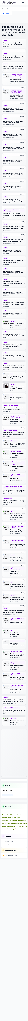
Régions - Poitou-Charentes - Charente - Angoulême (14, 210)
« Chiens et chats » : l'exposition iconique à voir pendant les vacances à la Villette (13, 409)
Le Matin (6, 504)
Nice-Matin (7, 436)
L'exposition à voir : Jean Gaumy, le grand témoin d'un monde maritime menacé (14, 57)
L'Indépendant (15, 83)
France (6, 697)
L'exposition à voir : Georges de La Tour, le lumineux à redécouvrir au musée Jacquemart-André (13, 148)
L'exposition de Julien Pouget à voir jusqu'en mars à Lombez (14, 711)
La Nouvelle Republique (17, 517)
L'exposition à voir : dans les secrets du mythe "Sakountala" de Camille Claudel (13, 335)
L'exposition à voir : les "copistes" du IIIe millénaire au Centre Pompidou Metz (13, 241)
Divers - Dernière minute (11, 430)
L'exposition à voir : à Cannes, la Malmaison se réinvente (13, 261)
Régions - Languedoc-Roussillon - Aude (17, 568)
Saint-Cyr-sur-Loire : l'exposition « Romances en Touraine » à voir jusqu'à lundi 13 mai (13, 701)
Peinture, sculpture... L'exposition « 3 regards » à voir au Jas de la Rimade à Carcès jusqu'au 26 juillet (14, 434)
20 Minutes (14, 446)
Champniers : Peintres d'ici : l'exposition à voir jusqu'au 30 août (14, 214)
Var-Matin (14, 470)
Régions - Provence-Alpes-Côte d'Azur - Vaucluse (14, 487)
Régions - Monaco (17, 451)
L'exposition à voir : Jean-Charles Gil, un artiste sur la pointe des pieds (13, 44)
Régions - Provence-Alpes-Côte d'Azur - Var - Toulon (17, 463)
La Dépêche (14, 423)
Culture (14, 440)
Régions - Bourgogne (17, 651)
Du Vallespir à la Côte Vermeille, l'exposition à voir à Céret (17, 96)
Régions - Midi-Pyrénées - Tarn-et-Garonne (18, 416)
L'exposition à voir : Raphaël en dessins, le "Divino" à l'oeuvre (12, 314)
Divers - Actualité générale (11, 405)
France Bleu (14, 380)
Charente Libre (7, 217)
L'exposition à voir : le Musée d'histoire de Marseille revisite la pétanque (13, 187)
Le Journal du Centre (16, 657)
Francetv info (15, 724)
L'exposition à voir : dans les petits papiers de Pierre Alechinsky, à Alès (13, 228)
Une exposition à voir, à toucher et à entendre (17, 545)
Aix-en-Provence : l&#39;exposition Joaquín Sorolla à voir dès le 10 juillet (14, 491)
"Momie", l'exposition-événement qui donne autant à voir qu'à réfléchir (13, 612)
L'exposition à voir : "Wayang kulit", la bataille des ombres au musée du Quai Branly (13, 293)
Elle (12, 327)
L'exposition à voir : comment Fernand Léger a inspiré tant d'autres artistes (12, 251)
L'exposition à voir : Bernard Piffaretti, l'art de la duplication (13, 108)
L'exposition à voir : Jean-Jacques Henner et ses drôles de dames (13, 67)
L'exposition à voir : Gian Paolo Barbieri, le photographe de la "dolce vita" (12, 135)
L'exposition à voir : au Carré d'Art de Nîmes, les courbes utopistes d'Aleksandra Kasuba (13, 304)
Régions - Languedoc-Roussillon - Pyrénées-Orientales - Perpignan (17, 76)
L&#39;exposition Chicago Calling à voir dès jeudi (13, 501)
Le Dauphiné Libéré (9, 493)
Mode (14, 321)
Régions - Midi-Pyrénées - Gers (18, 475)
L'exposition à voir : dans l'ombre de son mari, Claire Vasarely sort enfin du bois (13, 174)
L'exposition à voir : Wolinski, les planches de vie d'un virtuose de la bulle (13, 356)
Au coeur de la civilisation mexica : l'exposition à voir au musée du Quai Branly (14, 367)
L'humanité (7, 411)
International (8, 498)
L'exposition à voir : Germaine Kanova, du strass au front (12, 161)
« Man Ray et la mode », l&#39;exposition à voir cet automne (17, 388)
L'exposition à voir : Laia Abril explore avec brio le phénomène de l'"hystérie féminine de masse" (14, 272)
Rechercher (5, 13)
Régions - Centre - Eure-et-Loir (17, 527)
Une (6, 40)
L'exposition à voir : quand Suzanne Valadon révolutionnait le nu (14, 283)
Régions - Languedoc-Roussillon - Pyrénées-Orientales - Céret (17, 91)
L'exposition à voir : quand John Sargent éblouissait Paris (13, 122)
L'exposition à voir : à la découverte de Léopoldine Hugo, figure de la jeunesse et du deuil (13, 200)
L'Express (6, 46)
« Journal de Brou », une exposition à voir (16, 690)
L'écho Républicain (16, 533)
